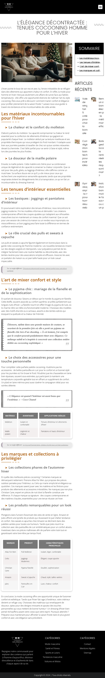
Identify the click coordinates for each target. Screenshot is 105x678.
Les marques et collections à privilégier (90, 70)
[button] (100, 7)
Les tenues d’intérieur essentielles (90, 62)
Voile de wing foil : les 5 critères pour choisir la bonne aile (86, 116)
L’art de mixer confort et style (90, 66)
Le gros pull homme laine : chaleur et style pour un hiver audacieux (45, 445)
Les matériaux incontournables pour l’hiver (90, 58)
